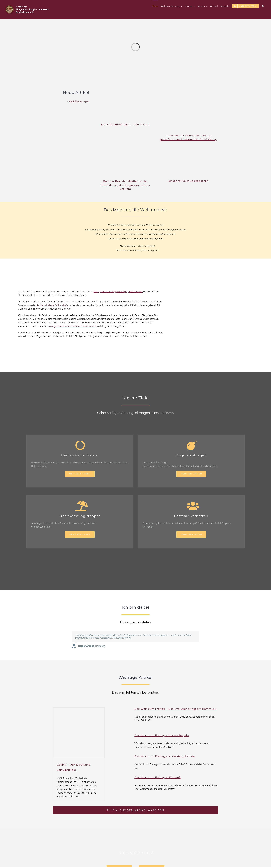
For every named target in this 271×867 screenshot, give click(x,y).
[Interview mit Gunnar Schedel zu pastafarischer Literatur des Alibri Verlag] (188, 111)
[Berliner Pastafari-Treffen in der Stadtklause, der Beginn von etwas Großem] (125, 162)
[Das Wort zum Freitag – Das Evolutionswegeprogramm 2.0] (121, 718)
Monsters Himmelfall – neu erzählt (125, 124)
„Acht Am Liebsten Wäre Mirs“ (51, 305)
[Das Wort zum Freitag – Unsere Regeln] (121, 742)
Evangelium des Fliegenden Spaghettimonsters (118, 291)
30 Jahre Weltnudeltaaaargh (189, 180)
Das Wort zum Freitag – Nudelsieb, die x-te (164, 756)
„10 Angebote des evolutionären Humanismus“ (72, 326)
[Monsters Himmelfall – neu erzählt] (125, 106)
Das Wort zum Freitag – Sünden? (157, 777)
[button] (263, 6)
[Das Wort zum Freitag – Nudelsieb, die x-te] (121, 763)
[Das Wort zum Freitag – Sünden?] (121, 784)
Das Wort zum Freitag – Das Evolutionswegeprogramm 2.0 (175, 708)
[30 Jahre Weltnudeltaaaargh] (188, 162)
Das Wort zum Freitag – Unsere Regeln (161, 735)
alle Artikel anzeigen (79, 101)
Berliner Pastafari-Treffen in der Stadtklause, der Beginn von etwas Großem (125, 185)
